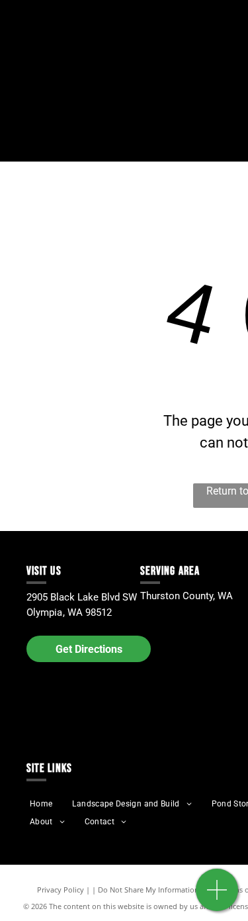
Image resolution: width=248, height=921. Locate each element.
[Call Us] (217, 897)
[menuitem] (41, 804)
